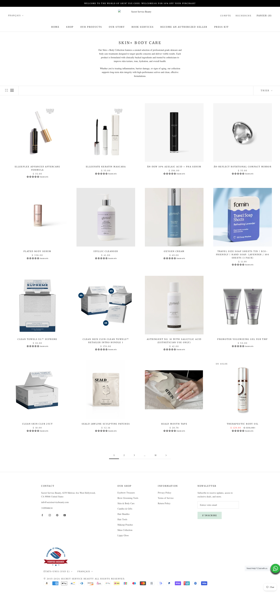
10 (156, 455)
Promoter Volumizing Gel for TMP (242, 339)
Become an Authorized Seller (183, 27)
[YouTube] (65, 515)
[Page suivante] (166, 455)
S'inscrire (209, 515)
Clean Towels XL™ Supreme (37, 339)
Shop (69, 27)
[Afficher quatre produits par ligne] (12, 90)
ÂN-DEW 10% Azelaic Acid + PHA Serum (174, 166)
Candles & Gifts (124, 508)
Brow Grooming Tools (127, 497)
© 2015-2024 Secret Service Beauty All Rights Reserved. (84, 578)
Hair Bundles (123, 514)
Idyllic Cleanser (105, 251)
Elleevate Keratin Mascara (106, 166)
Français (14, 15)
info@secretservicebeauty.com (55, 502)
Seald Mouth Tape (174, 424)
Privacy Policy (164, 492)
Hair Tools (122, 519)
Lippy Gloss (123, 535)
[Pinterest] (57, 515)
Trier (265, 90)
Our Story (117, 27)
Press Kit (221, 27)
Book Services (143, 27)
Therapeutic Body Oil (242, 424)
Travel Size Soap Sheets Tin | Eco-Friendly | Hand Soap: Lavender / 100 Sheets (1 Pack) (242, 254)
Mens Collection (124, 530)
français (83, 571)
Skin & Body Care (125, 503)
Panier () (264, 15)
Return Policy (164, 503)
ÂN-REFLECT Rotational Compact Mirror (242, 166)
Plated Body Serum (37, 251)
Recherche (243, 15)
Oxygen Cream (174, 251)
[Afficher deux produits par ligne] (6, 90)
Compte (225, 15)
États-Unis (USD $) (57, 571)
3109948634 (46, 508)
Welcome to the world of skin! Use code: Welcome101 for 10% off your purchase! (140, 3)
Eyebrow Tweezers (126, 492)
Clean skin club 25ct (37, 424)
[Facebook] (42, 515)
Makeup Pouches (125, 524)
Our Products (91, 27)
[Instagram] (50, 515)
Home (55, 27)
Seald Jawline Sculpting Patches (106, 424)
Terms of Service (166, 497)
